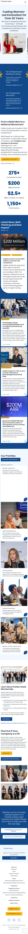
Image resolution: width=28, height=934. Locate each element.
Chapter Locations (14, 900)
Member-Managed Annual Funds (14, 880)
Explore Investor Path (13, 108)
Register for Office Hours (10, 759)
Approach (14, 869)
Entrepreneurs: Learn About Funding (13, 830)
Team (14, 871)
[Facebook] (9, 920)
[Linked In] (14, 920)
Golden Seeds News (16, 255)
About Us (14, 867)
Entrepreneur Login (13, 914)
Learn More (5, 719)
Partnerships (14, 876)
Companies (14, 886)
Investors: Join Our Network (13, 837)
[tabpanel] (14, 263)
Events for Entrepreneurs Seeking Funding (14, 892)
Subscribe (13, 858)
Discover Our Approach (10, 459)
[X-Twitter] (19, 920)
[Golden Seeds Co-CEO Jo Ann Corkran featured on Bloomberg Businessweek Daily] (14, 371)
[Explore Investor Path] (14, 99)
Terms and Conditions (14, 927)
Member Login (13, 909)
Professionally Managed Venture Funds (14, 883)
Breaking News (6, 255)
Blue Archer (22, 925)
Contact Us (14, 898)
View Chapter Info (6, 163)
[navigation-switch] (25, 2)
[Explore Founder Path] (14, 77)
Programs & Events (14, 888)
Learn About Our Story (9, 159)
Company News (5, 319)
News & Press (14, 903)
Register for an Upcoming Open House (13, 723)
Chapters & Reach (14, 873)
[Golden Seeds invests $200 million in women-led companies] (14, 263)
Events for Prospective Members (14, 895)
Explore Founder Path (13, 85)
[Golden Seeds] (7, 1)
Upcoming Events (14, 890)
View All (3, 230)
